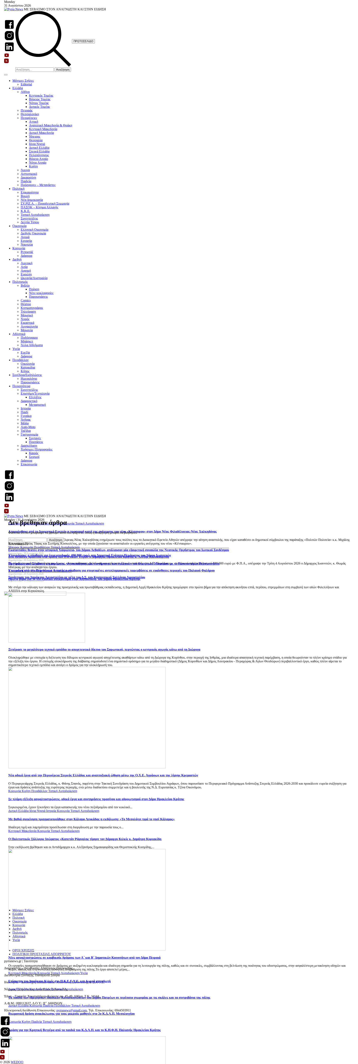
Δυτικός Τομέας (39, 106)
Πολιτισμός (20, 281)
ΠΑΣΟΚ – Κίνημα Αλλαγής (39, 207)
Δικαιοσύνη (28, 177)
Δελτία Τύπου (30, 222)
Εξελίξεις (35, 397)
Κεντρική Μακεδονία (43, 129)
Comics (26, 300)
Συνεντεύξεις (29, 218)
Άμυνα (25, 170)
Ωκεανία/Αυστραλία (34, 278)
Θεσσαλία (35, 140)
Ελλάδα (17, 88)
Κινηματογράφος (32, 308)
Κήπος (25, 371)
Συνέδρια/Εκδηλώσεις (27, 375)
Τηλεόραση (28, 311)
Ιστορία (26, 408)
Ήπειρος (34, 136)
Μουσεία (27, 330)
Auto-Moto (28, 427)
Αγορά (25, 237)
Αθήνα (25, 92)
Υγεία (16, 349)
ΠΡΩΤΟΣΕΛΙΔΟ (83, 41)
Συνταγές (35, 438)
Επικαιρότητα (30, 192)
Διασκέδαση (29, 445)
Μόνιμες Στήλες (23, 80)
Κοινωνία (18, 248)
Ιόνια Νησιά (37, 144)
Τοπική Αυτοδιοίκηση (35, 214)
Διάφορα (26, 255)
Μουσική (27, 315)
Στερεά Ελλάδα (39, 151)
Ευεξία (25, 352)
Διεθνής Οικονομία (33, 233)
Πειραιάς (27, 110)
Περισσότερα (21, 386)
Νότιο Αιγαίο (37, 162)
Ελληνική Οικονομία (34, 229)
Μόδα (25, 423)
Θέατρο (26, 304)
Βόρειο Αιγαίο (38, 159)
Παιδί (24, 412)
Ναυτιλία (27, 244)
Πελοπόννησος (39, 155)
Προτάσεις (36, 442)
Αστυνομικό (29, 173)
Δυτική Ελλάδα (39, 147)
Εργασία (26, 241)
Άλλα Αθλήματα (32, 345)
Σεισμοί (34, 457)
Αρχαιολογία (29, 326)
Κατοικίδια (28, 367)
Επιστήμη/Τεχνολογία (35, 393)
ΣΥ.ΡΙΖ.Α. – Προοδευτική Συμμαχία (45, 203)
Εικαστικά (27, 322)
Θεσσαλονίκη (30, 114)
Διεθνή (17, 259)
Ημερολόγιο (29, 378)
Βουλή (25, 196)
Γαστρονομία (29, 434)
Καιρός (33, 453)
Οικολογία (28, 363)
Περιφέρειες (29, 118)
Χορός (25, 319)
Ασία (24, 267)
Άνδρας (26, 419)
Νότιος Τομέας (39, 103)
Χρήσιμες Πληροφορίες (36, 449)
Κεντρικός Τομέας (41, 95)
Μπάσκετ (27, 341)
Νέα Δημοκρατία (32, 200)
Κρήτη (33, 166)
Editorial (26, 84)
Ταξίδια (26, 430)
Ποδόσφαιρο (29, 337)
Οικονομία (19, 226)
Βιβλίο (25, 285)
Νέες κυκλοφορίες (41, 293)
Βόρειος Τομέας (39, 99)
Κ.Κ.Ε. (25, 211)
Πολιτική (18, 188)
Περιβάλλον (20, 360)
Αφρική (26, 270)
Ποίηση (34, 289)
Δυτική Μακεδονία (41, 133)
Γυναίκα (26, 416)
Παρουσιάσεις (38, 296)
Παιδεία (26, 181)
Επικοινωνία (29, 464)
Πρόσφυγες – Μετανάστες (38, 185)
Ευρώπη (26, 274)
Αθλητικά (18, 334)
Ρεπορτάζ (27, 252)
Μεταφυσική (37, 404)
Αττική (33, 121)
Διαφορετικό (29, 401)
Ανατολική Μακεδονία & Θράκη (50, 125)
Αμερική (26, 263)
